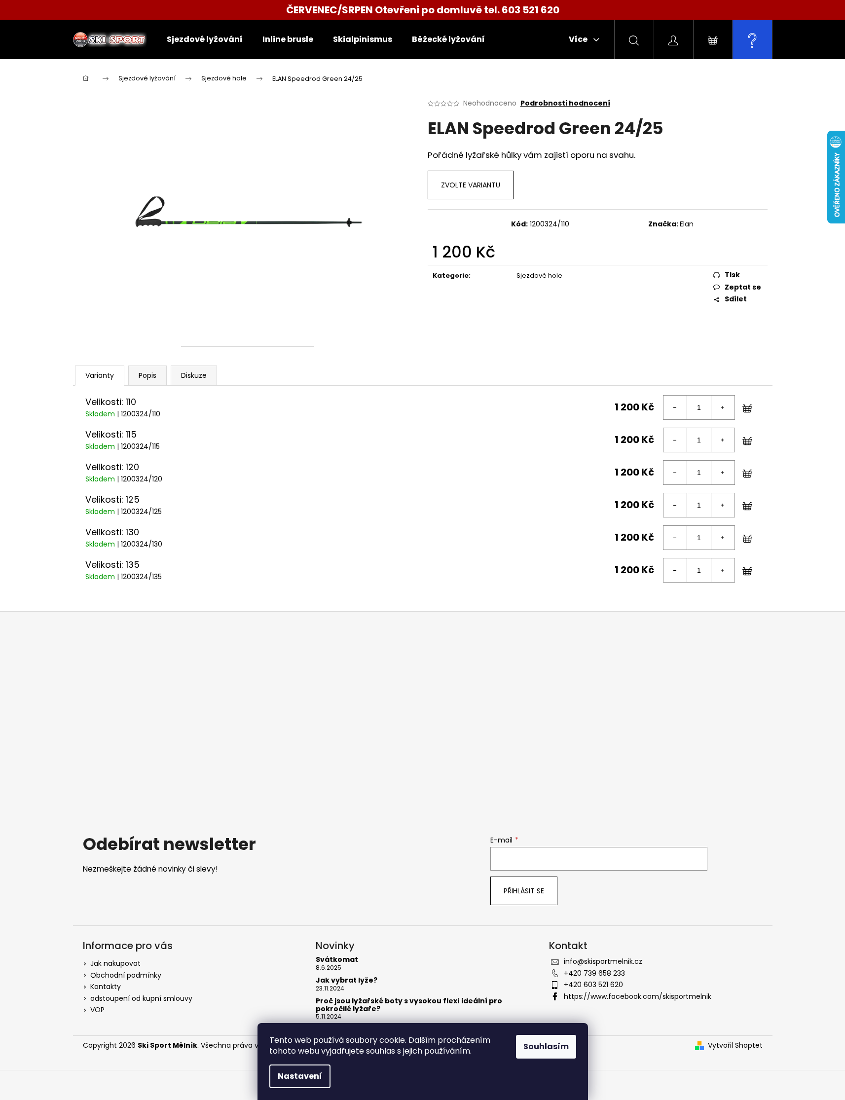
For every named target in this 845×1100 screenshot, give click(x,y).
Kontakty (105, 986)
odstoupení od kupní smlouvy (141, 998)
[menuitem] (205, 39)
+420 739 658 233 (594, 973)
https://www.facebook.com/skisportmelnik (637, 996)
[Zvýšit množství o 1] (723, 407)
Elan (687, 224)
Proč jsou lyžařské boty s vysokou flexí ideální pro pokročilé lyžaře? (409, 1005)
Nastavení (300, 1076)
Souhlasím (546, 1046)
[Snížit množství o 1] (675, 407)
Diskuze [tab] (194, 375)
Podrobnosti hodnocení (565, 103)
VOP (97, 1010)
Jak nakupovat (115, 963)
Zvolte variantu (470, 185)
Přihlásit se (524, 891)
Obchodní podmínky (125, 975)
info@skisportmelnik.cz (603, 961)
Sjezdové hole (539, 275)
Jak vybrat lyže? (346, 980)
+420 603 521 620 (593, 985)
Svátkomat (337, 959)
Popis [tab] (147, 375)
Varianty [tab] (99, 375)
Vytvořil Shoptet (735, 1045)
